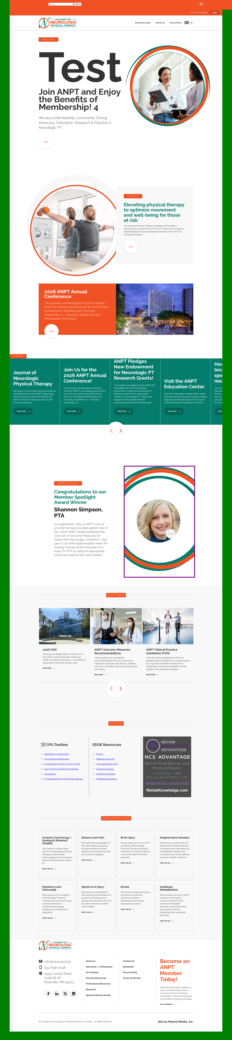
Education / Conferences (99, 966)
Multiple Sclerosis (105, 759)
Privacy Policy (175, 23)
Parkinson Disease (105, 774)
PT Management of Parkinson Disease (63, 779)
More (46, 142)
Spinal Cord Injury (105, 769)
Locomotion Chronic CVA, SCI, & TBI (62, 764)
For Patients (92, 972)
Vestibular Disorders (106, 779)
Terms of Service (132, 978)
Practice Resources (96, 978)
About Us (90, 961)
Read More (47, 668)
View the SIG (47, 869)
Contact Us (160, 23)
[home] (58, 22)
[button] (187, 22)
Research (91, 989)
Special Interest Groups (98, 995)
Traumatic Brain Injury (107, 764)
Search (77, 4)
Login (214, 12)
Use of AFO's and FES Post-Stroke (61, 769)
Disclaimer (128, 966)
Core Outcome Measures (56, 759)
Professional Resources (98, 983)
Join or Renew (166, 1004)
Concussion (50, 774)
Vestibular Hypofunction (56, 754)
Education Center (143, 23)
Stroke (99, 754)
